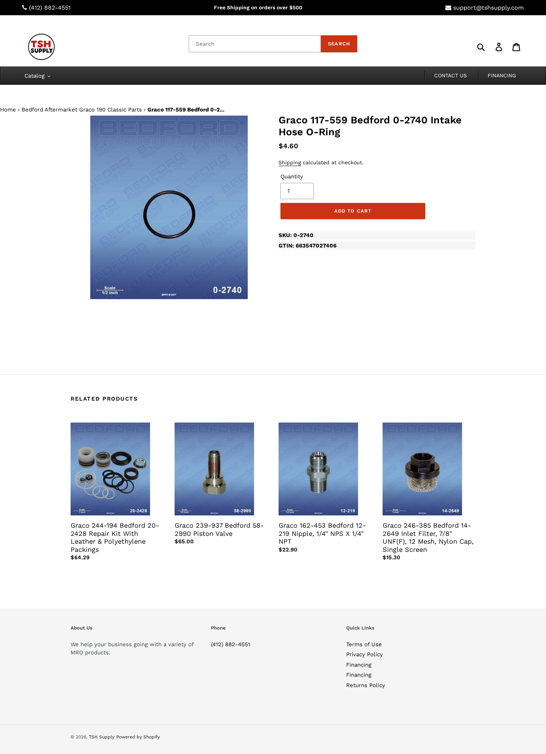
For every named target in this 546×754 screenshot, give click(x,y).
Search (339, 43)
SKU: (296, 235)
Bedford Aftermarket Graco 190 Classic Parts (82, 109)
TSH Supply (101, 737)
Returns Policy (365, 685)
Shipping (290, 162)
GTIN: (308, 245)
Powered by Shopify (138, 737)
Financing (358, 664)
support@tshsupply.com (488, 7)
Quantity (291, 176)
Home (8, 109)
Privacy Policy (364, 654)
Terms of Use (364, 644)
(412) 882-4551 (50, 7)
